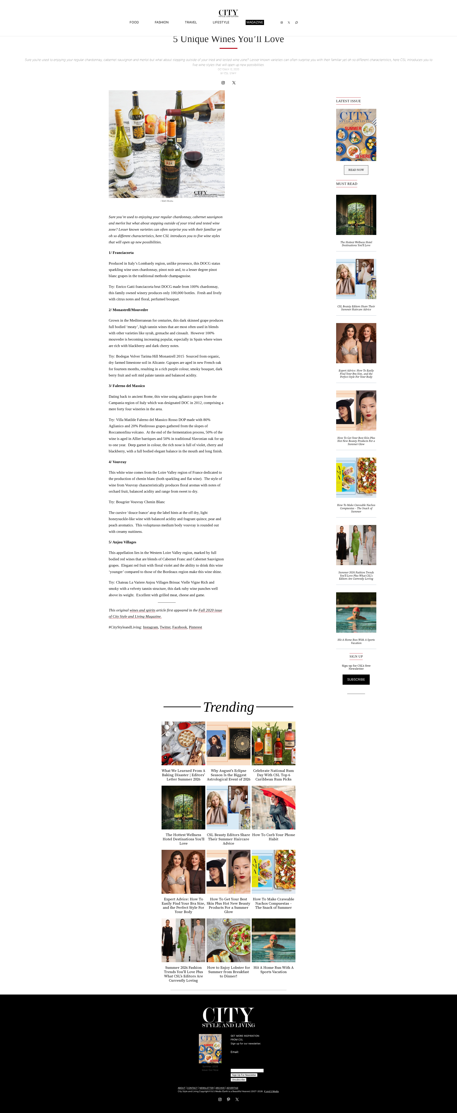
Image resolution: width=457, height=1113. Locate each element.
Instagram (150, 627)
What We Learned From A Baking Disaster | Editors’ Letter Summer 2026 (183, 775)
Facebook (179, 627)
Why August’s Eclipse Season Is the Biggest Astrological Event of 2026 (228, 775)
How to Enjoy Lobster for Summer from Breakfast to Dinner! (228, 971)
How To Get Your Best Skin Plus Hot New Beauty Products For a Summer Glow (356, 441)
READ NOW (356, 170)
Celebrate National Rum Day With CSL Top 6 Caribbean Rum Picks (273, 775)
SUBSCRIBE (356, 679)
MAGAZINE (255, 22)
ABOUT (181, 1088)
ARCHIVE (220, 1088)
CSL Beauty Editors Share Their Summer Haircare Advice (356, 308)
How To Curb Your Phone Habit (273, 837)
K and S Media (271, 1091)
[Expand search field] (296, 22)
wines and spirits (142, 610)
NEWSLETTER (206, 1088)
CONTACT (192, 1088)
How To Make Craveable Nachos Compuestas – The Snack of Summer (356, 508)
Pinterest (195, 627)
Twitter (165, 627)
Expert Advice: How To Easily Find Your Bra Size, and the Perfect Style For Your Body (356, 373)
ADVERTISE (232, 1088)
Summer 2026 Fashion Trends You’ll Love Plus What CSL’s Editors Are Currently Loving (356, 575)
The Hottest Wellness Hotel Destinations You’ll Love (356, 244)
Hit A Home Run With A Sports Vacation (356, 641)
